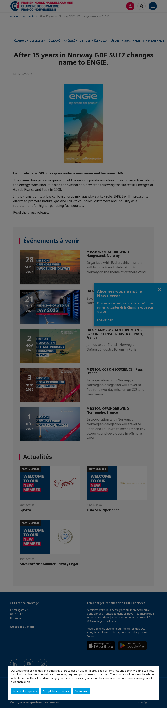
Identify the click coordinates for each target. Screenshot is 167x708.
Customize (81, 691)
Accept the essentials (56, 691)
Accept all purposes (25, 691)
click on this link (20, 682)
